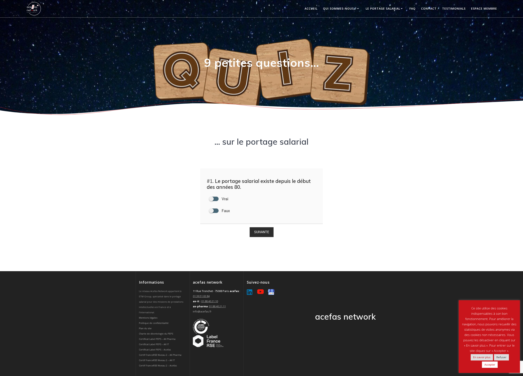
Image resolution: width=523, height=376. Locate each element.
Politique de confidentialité (154, 323)
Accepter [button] (489, 364)
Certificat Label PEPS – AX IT (154, 344)
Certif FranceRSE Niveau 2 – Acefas (158, 365)
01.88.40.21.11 (217, 306)
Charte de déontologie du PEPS (156, 333)
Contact (429, 8)
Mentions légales (148, 317)
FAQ (412, 8)
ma (179, 354)
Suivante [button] (261, 232)
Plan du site (145, 328)
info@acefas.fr (202, 311)
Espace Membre (484, 8)
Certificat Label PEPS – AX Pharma (157, 338)
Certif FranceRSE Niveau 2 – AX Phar (158, 354)
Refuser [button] (501, 357)
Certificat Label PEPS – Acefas (155, 349)
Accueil (311, 8)
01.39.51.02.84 (201, 296)
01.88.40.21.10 (209, 301)
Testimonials (454, 8)
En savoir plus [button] (482, 357)
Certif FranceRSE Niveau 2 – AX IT (157, 360)
